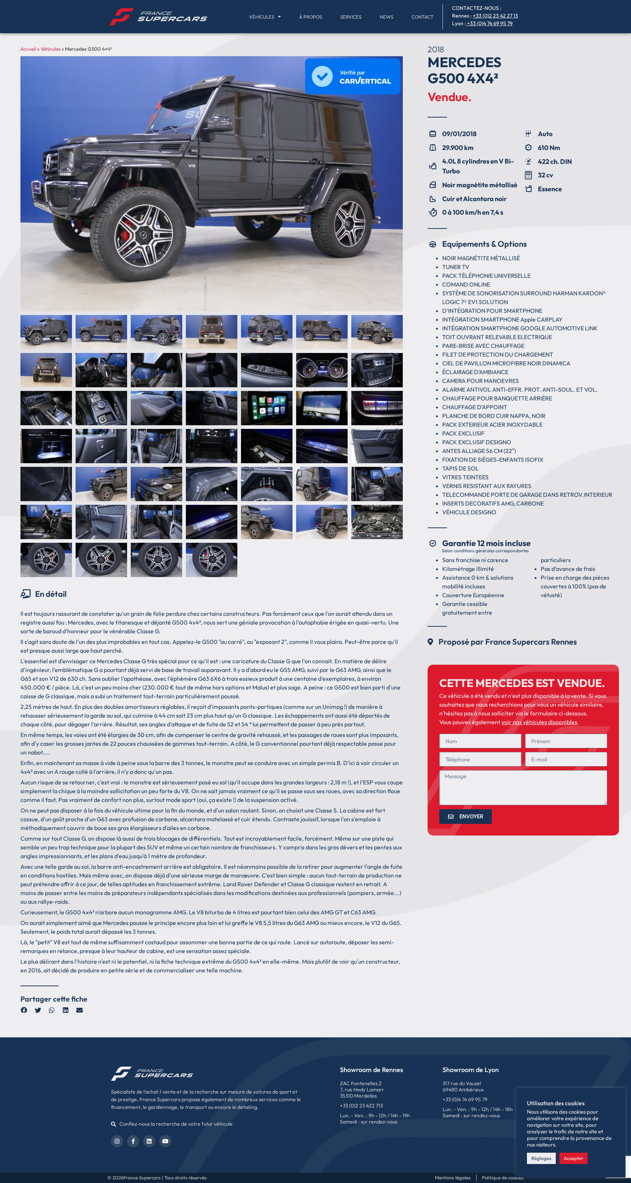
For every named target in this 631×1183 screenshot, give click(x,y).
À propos (310, 17)
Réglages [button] (541, 1158)
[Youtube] (165, 1141)
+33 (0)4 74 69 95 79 (490, 23)
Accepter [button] (573, 1158)
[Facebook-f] (133, 1141)
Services (351, 17)
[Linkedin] (149, 1141)
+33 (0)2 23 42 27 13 (495, 15)
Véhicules (261, 17)
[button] (24, 1010)
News (386, 17)
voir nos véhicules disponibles (539, 722)
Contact (422, 17)
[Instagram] (117, 1141)
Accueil (28, 49)
